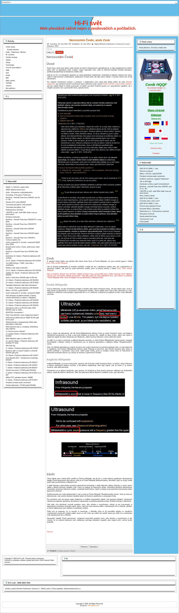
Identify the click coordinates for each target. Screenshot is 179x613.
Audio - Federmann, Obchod (16, 52)
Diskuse (50, 532)
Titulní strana (10, 47)
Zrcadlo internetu (13, 49)
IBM (7, 78)
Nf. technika (10, 55)
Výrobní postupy (11, 57)
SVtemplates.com (93, 605)
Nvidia (8, 75)
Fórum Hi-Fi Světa (156, 143)
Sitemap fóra (156, 119)
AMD (7, 70)
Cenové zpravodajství (13, 67)
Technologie (10, 65)
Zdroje (8, 62)
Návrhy (73, 551)
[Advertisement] (89, 9)
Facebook (156, 153)
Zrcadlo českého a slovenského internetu (117, 84)
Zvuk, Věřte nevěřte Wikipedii (57, 263)
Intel (7, 73)
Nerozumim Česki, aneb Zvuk (89, 40)
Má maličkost (10, 88)
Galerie (8, 60)
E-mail (126, 44)
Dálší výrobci (10, 81)
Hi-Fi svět (88, 23)
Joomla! (7, 560)
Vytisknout (120, 44)
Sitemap (156, 114)
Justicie (8, 86)
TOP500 (9, 83)
